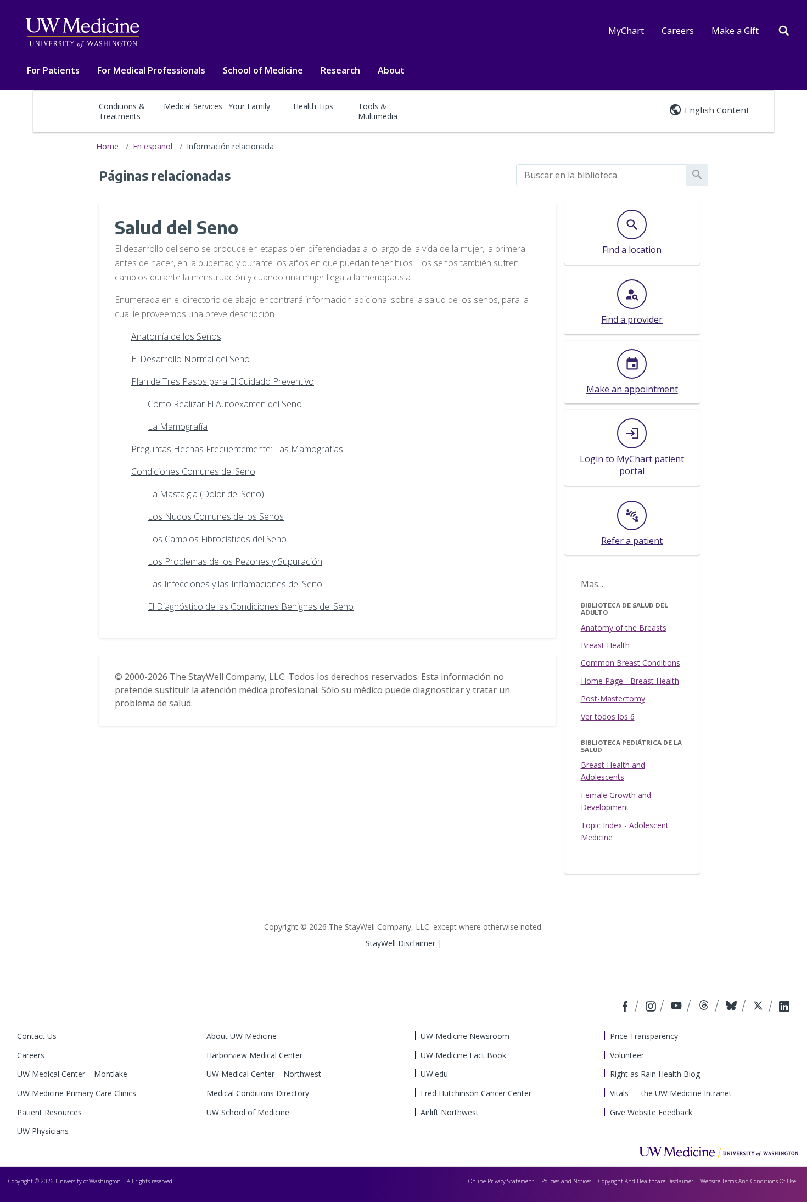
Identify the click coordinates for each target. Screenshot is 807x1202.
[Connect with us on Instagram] (651, 1007)
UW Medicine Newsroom (465, 1036)
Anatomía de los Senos (176, 336)
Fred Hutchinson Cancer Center (476, 1093)
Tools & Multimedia (377, 111)
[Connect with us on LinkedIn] (784, 1007)
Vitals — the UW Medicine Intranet (671, 1093)
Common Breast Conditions (630, 663)
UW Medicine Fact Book (463, 1055)
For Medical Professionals (151, 70)
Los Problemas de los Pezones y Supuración (235, 561)
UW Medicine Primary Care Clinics (76, 1093)
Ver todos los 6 (608, 716)
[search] (601, 175)
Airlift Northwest (450, 1112)
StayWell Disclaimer (400, 943)
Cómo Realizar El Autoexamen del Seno (225, 404)
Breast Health (605, 645)
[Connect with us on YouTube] (677, 1007)
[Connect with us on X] (759, 1007)
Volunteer (627, 1055)
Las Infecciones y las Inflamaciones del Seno (235, 584)
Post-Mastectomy (613, 698)
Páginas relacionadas (165, 175)
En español (152, 146)
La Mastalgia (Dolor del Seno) (206, 494)
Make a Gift (735, 31)
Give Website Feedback (651, 1112)
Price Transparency (644, 1036)
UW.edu (434, 1074)
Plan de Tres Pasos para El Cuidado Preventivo (222, 381)
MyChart (626, 31)
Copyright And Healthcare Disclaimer (645, 1181)
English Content (717, 109)
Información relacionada (230, 146)
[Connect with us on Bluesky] (732, 1007)
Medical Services (193, 106)
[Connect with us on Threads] (705, 1007)
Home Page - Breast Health (630, 681)
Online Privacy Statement (501, 1181)
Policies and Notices (566, 1181)
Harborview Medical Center (254, 1055)
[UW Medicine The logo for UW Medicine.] (82, 33)
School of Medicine (263, 70)
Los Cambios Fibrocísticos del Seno (217, 539)
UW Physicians (43, 1131)
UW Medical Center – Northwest (263, 1074)
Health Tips (313, 106)
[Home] (718, 1151)
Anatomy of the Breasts (623, 627)
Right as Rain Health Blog (655, 1074)
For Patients (53, 70)
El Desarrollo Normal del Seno (190, 359)
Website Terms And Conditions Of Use (748, 1181)
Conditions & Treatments (122, 111)
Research (340, 70)
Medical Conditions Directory (257, 1093)
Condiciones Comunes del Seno (193, 471)
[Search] (783, 30)
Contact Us (37, 1036)
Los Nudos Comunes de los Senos (216, 516)
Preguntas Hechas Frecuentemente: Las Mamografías (237, 449)
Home (107, 146)
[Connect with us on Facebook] (626, 1007)
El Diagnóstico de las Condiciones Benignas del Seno (251, 606)
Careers (678, 31)
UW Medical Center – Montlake (72, 1074)
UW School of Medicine (247, 1112)
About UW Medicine (241, 1036)
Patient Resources (49, 1112)
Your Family (249, 106)
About (391, 70)
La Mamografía (178, 426)
